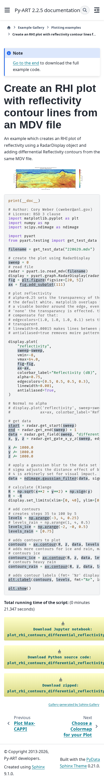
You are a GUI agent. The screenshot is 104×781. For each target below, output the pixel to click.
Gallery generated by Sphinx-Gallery (73, 704)
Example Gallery (31, 27)
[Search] (85, 10)
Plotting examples (66, 27)
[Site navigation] (7, 10)
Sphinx (38, 767)
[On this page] (97, 10)
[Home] (9, 27)
